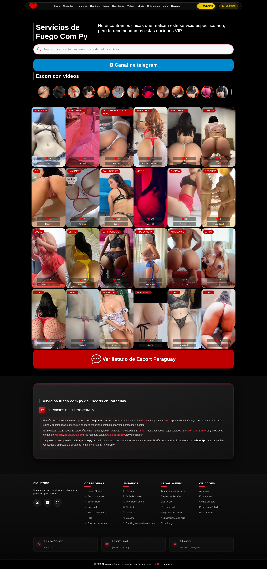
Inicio (57, 6)
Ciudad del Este (207, 501)
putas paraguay (115, 434)
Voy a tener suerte (135, 501)
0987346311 (50, 547)
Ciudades (68, 6)
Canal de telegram (136, 65)
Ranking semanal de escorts (140, 523)
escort (142, 430)
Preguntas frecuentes (171, 512)
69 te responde (168, 507)
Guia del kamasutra (97, 523)
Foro (90, 518)
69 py (143, 420)
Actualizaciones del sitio (173, 518)
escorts (58, 434)
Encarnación (205, 496)
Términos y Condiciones (173, 491)
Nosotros (130, 512)
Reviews (175, 6)
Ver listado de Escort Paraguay (139, 359)
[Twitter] (37, 503)
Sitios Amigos (168, 523)
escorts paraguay (195, 430)
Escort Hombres (96, 496)
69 (166, 420)
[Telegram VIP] (47, 503)
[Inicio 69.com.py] (33, 6)
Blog (165, 6)
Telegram (155, 6)
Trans (106, 6)
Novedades (118, 6)
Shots (141, 6)
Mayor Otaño (205, 512)
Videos (131, 6)
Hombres (95, 6)
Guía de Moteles (134, 496)
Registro (130, 491)
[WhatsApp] (57, 503)
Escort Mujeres (95, 491)
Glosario (130, 518)
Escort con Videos (97, 512)
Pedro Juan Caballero (210, 507)
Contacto (130, 507)
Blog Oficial (166, 501)
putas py (77, 434)
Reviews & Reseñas (171, 496)
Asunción (204, 491)
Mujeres (83, 6)
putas (67, 434)
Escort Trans (94, 501)
